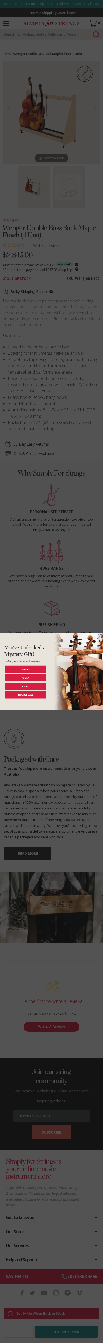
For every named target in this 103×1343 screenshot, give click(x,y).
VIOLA (25, 677)
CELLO (25, 686)
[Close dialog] (99, 636)
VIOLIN (26, 669)
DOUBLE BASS (25, 694)
